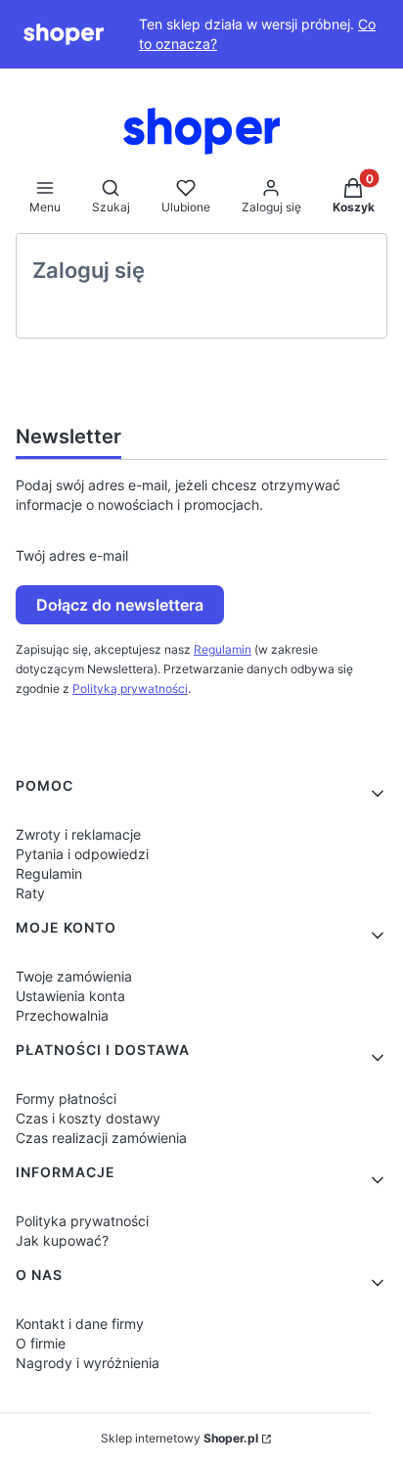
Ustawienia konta (70, 995)
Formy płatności (66, 1098)
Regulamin (222, 649)
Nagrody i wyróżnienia (87, 1362)
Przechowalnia (62, 1015)
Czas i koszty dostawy (88, 1118)
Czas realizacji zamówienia (101, 1137)
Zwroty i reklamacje (78, 834)
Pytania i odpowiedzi (82, 854)
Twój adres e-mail (72, 555)
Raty (30, 893)
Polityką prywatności (130, 688)
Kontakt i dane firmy (80, 1323)
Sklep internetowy (179, 1438)
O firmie (41, 1343)
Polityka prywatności (82, 1220)
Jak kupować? (62, 1240)
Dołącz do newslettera (119, 605)
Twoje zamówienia (74, 976)
